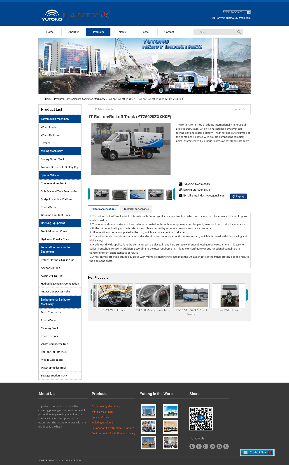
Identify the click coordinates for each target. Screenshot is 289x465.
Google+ (205, 446)
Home (50, 32)
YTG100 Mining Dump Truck (153, 310)
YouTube (212, 446)
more (238, 109)
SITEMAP (75, 460)
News (122, 32)
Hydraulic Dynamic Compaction (60, 283)
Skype (219, 446)
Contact (169, 32)
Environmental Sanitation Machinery (85, 99)
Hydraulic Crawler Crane (55, 239)
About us (73, 32)
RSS (226, 446)
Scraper (45, 143)
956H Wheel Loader (230, 310)
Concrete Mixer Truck (53, 183)
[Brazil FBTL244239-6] (148, 442)
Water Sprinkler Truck (53, 367)
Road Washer (49, 320)
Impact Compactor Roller (56, 291)
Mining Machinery (52, 151)
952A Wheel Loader (115, 310)
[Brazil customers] (148, 427)
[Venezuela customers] (170, 427)
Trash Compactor (51, 312)
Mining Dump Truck (53, 159)
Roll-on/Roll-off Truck (120, 99)
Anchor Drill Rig (50, 267)
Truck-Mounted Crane (54, 231)
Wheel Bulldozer (51, 135)
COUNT (60, 460)
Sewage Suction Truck (54, 375)
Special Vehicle (50, 175)
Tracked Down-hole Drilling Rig (59, 167)
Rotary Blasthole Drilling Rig (57, 260)
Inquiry (240, 196)
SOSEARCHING (46, 460)
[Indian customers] (170, 411)
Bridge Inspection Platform (56, 199)
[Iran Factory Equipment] (170, 442)
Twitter (192, 446)
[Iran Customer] (148, 411)
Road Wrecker (49, 207)
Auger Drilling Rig (51, 275)
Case (146, 32)
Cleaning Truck (49, 328)
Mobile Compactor (52, 359)
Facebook (199, 446)
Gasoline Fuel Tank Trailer (56, 215)
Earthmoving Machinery (55, 119)
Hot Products (98, 277)
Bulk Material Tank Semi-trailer (59, 191)
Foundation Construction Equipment (56, 249)
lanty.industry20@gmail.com (234, 17)
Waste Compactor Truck (55, 344)
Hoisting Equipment (53, 223)
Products (98, 32)
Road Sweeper (49, 336)
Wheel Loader (49, 127)
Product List (51, 109)
